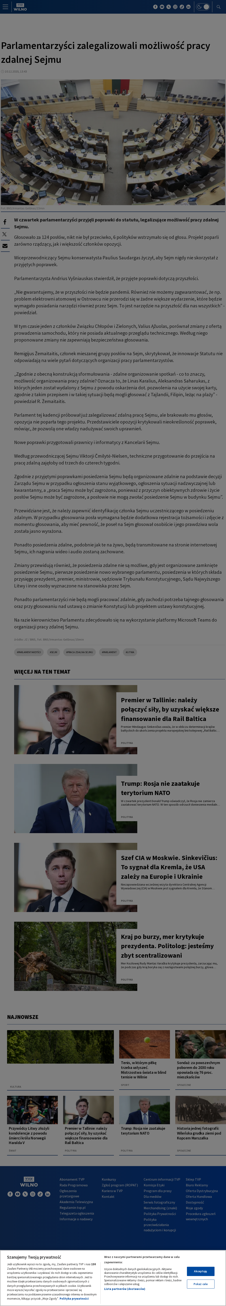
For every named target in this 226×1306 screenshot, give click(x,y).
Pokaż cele (201, 1284)
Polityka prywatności (74, 1298)
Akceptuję (200, 1271)
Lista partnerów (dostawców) (124, 1289)
